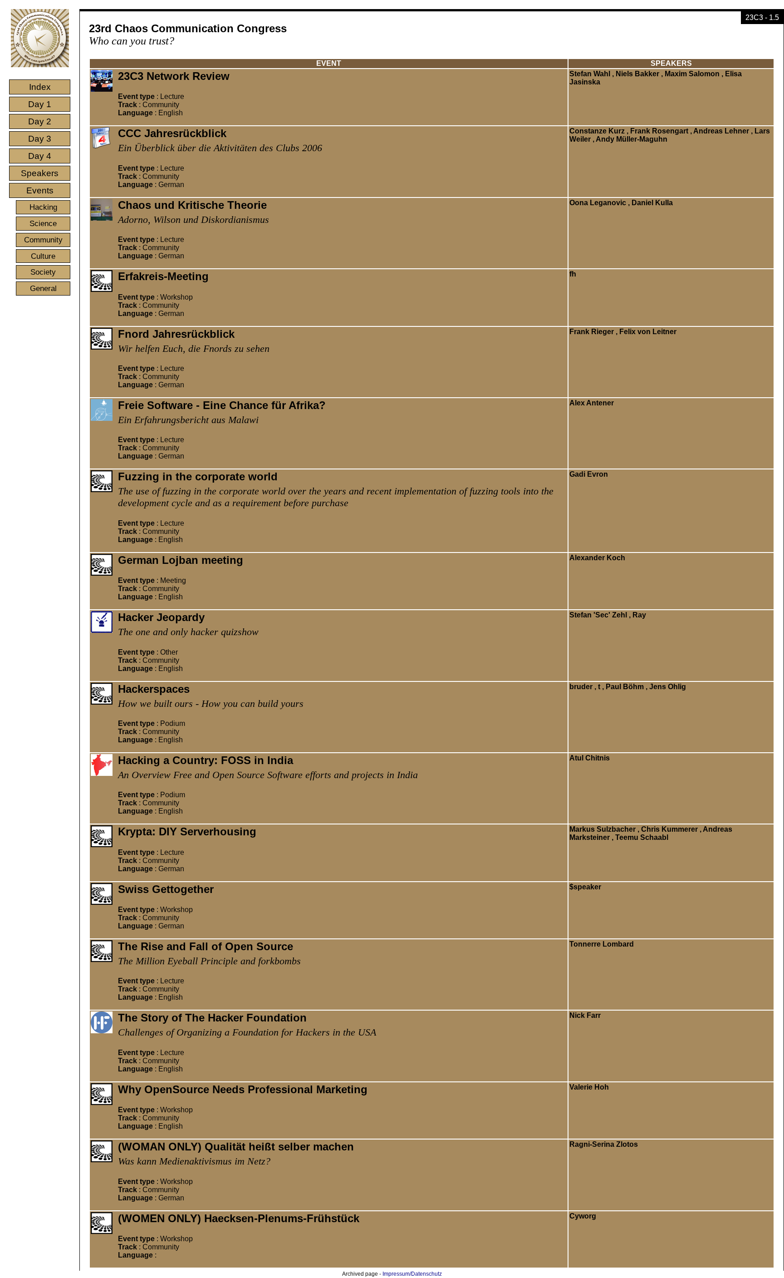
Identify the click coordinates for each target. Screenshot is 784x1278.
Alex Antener (591, 403)
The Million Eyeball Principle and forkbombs (209, 961)
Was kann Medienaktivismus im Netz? (194, 1161)
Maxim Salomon (692, 74)
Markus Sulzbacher (602, 829)
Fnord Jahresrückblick (176, 334)
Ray (639, 615)
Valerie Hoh (589, 1087)
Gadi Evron (588, 474)
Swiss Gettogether (166, 889)
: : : (151, 105)
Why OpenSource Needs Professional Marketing (243, 1089)
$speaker (585, 887)
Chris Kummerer (669, 829)
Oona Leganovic (597, 203)
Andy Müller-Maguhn (631, 139)
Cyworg (582, 1216)
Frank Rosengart (659, 131)
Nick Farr (585, 1015)
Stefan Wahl (589, 74)
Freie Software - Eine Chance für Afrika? (222, 405)
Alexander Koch (597, 558)
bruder (581, 687)
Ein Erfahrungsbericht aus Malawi (188, 419)
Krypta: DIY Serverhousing (187, 831)
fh (572, 274)
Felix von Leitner (647, 332)
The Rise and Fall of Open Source (205, 946)
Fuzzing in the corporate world (198, 476)
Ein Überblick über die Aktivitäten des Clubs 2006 (220, 147)
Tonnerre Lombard (601, 944)
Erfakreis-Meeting (163, 276)
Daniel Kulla (652, 203)
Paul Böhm (625, 687)
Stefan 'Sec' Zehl (598, 615)
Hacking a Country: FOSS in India (205, 760)
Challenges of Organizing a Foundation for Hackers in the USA (247, 1032)
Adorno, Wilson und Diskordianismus (193, 219)
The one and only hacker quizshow (188, 631)
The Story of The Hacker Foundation (212, 1018)
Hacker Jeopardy (161, 617)
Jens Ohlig (667, 687)
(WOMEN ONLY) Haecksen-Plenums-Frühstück (238, 1218)
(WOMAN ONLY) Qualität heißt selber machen (236, 1146)
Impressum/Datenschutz (412, 1274)
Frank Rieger (591, 332)
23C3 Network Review (174, 76)
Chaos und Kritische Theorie (192, 205)
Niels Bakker (637, 74)
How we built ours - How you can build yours (211, 703)
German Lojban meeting (180, 560)
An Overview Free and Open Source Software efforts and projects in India (268, 774)
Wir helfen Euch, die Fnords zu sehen (194, 348)
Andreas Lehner (721, 131)
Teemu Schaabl (641, 837)
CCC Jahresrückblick (172, 133)
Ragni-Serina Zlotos (603, 1144)
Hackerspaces (154, 689)
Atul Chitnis (589, 758)
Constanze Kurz (597, 131)
